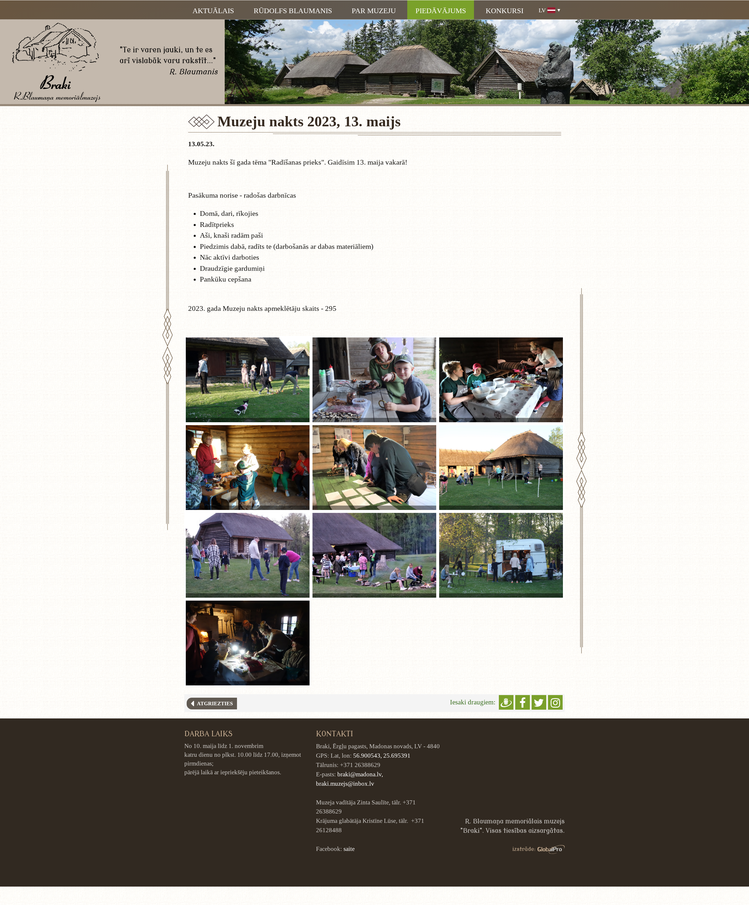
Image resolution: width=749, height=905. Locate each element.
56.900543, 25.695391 (381, 755)
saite (349, 848)
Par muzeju (374, 11)
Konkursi (504, 11)
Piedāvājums (440, 11)
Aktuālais (213, 11)
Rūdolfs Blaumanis (293, 11)
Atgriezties (213, 703)
